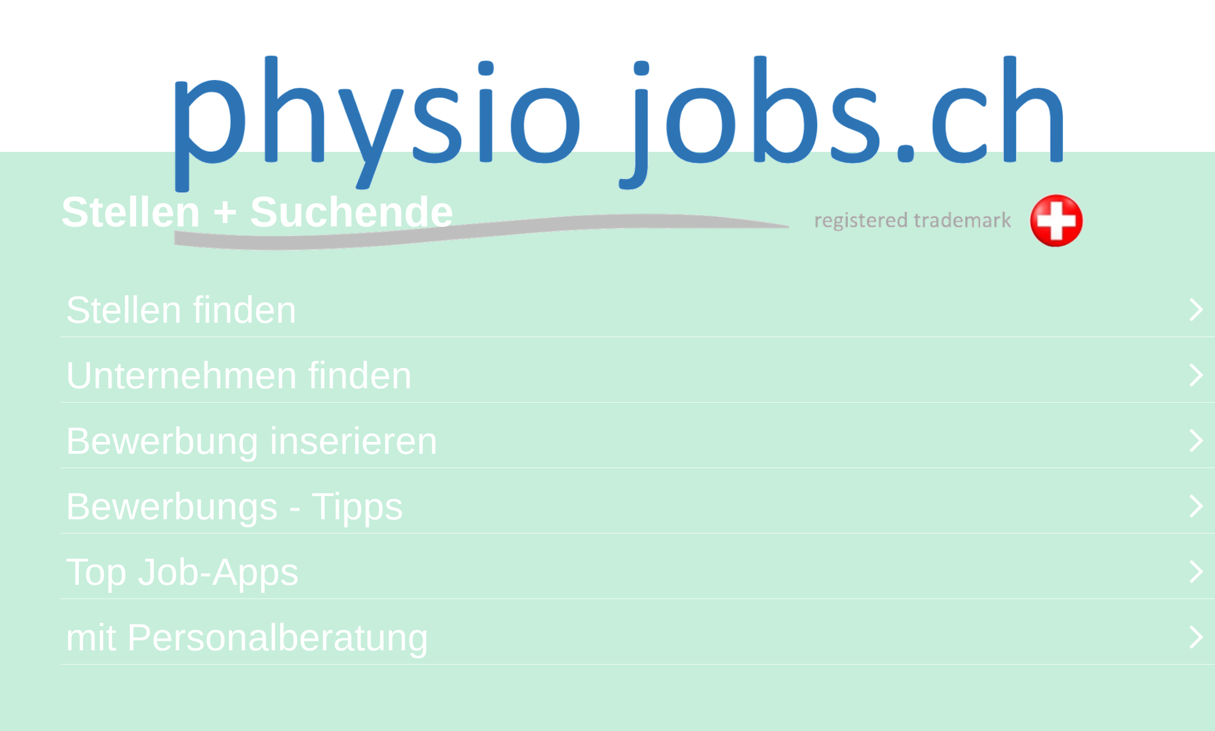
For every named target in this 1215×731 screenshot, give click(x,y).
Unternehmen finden (238, 375)
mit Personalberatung (247, 637)
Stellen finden (181, 310)
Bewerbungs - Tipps (234, 506)
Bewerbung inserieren (251, 441)
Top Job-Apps (182, 572)
